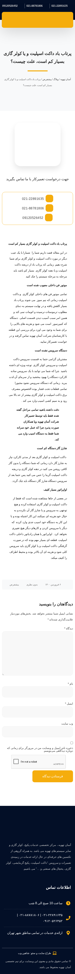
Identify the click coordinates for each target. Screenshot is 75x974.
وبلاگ (56, 79)
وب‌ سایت (67, 723)
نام (70, 683)
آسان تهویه (65, 79)
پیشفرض (47, 79)
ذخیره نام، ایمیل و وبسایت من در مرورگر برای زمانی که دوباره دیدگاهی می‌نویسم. (40, 749)
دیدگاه (68, 628)
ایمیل (69, 703)
